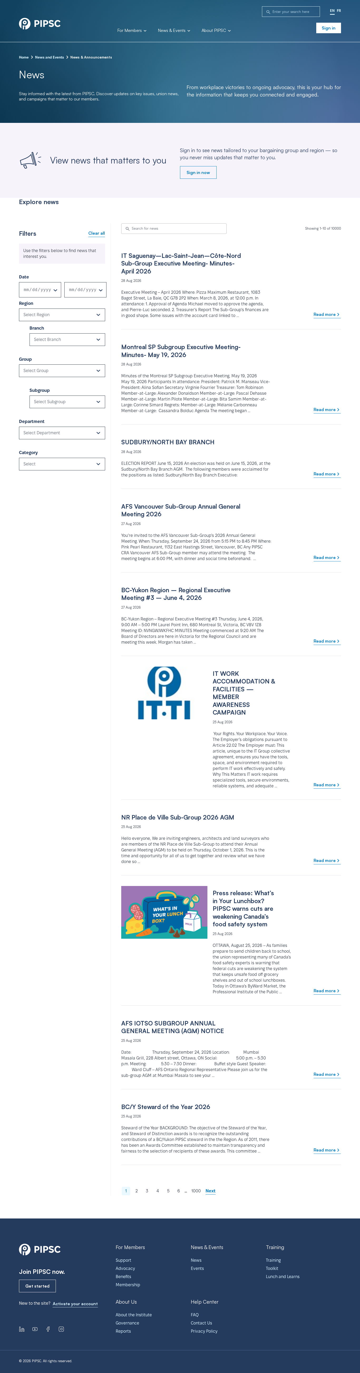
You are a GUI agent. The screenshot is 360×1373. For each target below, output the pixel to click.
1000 (196, 1191)
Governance (127, 1323)
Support (123, 1260)
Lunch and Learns (283, 1276)
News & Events (172, 30)
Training (273, 1260)
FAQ (195, 1315)
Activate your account (75, 1303)
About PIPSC (214, 30)
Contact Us (201, 1323)
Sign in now (198, 172)
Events (197, 1268)
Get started (37, 1286)
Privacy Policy (204, 1331)
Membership (128, 1285)
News (196, 1260)
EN (332, 10)
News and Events (49, 57)
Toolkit (272, 1268)
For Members (130, 30)
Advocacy (125, 1268)
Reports (123, 1331)
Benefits (123, 1276)
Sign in (328, 28)
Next (211, 1191)
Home (24, 57)
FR (339, 10)
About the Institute (134, 1315)
